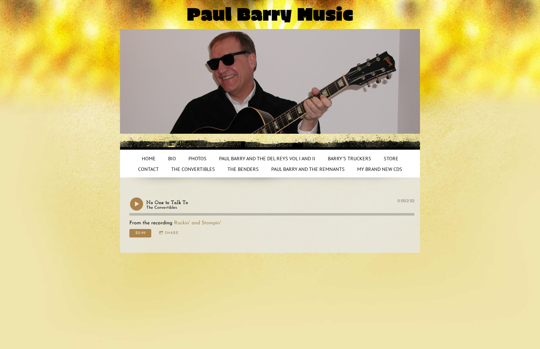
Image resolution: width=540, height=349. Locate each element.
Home (149, 158)
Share (172, 233)
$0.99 (140, 233)
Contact (148, 169)
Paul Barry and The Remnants (308, 169)
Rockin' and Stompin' (197, 223)
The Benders (243, 169)
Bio (172, 158)
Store (391, 158)
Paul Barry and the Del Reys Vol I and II (267, 158)
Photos (197, 158)
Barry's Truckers (349, 158)
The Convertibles (193, 169)
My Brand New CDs (379, 169)
